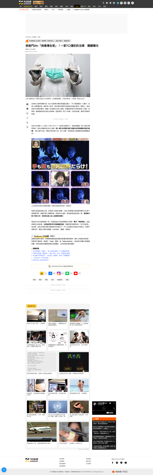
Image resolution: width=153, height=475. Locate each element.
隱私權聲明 (62, 463)
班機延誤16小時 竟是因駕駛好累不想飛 (38, 443)
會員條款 (88, 458)
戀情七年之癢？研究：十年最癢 (36, 323)
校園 (104, 6)
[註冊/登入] (132, 3)
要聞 (46, 6)
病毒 (34, 279)
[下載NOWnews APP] (125, 3)
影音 (89, 6)
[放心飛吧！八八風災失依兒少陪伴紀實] (38, 2)
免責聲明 (61, 461)
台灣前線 (60, 9)
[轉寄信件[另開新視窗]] (27, 113)
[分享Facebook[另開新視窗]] (27, 104)
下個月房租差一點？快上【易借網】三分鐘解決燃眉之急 (36, 345)
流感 (67, 279)
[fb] (103, 3)
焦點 (36, 6)
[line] (110, 3)
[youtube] (114, 3)
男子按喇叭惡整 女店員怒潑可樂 (57, 394)
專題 (51, 6)
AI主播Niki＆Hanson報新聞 (81, 9)
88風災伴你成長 (36, 9)
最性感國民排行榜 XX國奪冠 (78, 393)
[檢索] (128, 3)
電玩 (82, 6)
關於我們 (88, 461)
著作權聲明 (62, 466)
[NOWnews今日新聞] (25, 2)
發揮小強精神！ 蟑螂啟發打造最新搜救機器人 (57, 324)
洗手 (52, 279)
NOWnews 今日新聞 (31, 37)
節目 (94, 6)
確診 (40, 279)
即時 (41, 6)
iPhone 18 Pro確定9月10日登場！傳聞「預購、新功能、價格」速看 (57, 415)
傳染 (46, 279)
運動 (61, 6)
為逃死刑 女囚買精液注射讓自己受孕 (36, 394)
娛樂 (56, 6)
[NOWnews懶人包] (121, 3)
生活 (77, 6)
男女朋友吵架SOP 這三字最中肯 (79, 345)
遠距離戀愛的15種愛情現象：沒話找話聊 (57, 345)
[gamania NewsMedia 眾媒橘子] (119, 472)
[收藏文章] (27, 127)
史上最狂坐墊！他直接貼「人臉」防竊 (79, 415)
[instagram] (107, 3)
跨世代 (46, 9)
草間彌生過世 (28, 6)
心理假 (68, 9)
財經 (71, 6)
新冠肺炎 (59, 279)
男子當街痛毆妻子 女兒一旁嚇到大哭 (36, 415)
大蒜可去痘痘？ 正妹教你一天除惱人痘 (70, 443)
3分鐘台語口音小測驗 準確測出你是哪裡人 (71, 373)
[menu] (20, 6)
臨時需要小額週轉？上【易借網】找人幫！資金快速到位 (79, 324)
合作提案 (88, 463)
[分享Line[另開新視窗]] (27, 109)
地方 (99, 6)
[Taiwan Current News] (117, 3)
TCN (53, 9)
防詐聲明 (61, 458)
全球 (66, 6)
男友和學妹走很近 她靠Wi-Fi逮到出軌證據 (39, 373)
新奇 (39, 37)
